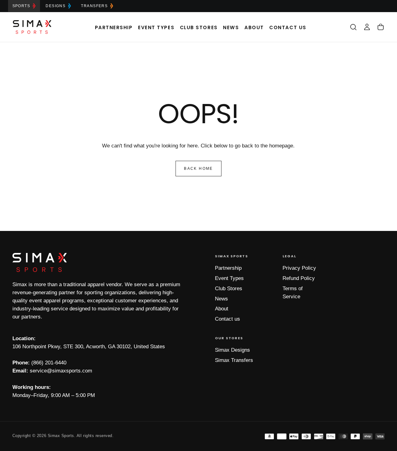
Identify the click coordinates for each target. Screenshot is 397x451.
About (254, 27)
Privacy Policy (299, 268)
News (231, 27)
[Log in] (367, 26)
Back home (198, 168)
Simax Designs (232, 350)
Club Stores (199, 27)
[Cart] (381, 26)
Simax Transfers (234, 360)
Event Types (156, 27)
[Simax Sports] (39, 262)
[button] (353, 26)
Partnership (114, 27)
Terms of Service (293, 293)
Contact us (227, 319)
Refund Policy (299, 278)
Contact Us (287, 27)
